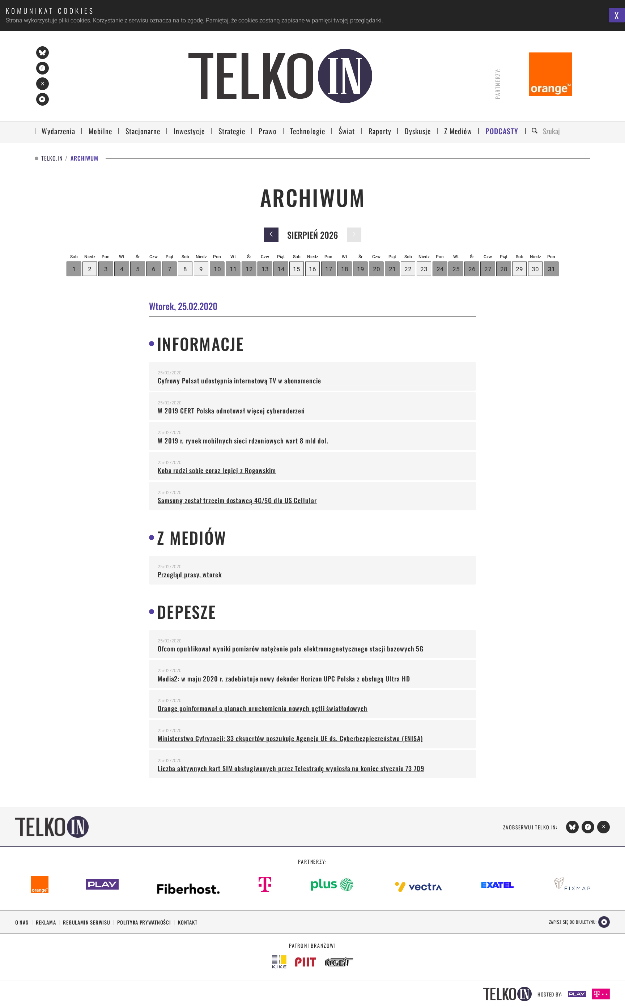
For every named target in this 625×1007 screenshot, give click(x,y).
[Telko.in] (280, 76)
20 (376, 269)
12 (249, 269)
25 (456, 269)
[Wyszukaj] (535, 131)
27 (488, 269)
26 (472, 269)
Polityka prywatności (144, 922)
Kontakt (187, 922)
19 (360, 269)
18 (344, 269)
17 (328, 269)
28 (503, 269)
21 (392, 269)
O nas (22, 922)
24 (440, 269)
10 (217, 269)
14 (281, 269)
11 (233, 269)
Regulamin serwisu (86, 922)
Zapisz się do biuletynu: (573, 922)
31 (551, 269)
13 (265, 269)
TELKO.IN (51, 158)
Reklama (46, 922)
